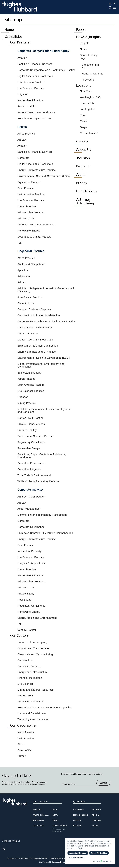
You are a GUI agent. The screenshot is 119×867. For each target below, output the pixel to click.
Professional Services (30, 701)
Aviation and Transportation (33, 648)
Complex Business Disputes (34, 309)
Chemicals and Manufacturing (35, 654)
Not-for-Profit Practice (30, 100)
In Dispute (88, 79)
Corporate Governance (31, 526)
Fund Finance (25, 188)
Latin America (25, 738)
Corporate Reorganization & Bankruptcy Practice (46, 70)
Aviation (22, 57)
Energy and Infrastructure (32, 672)
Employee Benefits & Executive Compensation (45, 533)
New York (37, 809)
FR (114, 3)
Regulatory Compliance (31, 442)
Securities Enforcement (31, 463)
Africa (20, 744)
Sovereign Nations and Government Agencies (44, 707)
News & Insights (80, 815)
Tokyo (55, 820)
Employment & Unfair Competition (37, 345)
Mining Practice (26, 206)
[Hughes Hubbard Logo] (19, 7)
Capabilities (78, 809)
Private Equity (25, 593)
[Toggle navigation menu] (114, 7)
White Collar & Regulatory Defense (38, 481)
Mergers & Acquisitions (31, 563)
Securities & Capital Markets (34, 118)
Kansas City (38, 820)
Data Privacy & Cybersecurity (35, 327)
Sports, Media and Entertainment (37, 617)
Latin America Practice (30, 82)
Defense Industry (27, 333)
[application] (90, 851)
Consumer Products (29, 666)
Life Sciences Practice (30, 88)
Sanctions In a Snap (90, 66)
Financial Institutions (29, 677)
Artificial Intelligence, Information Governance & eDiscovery (45, 290)
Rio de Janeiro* (60, 825)
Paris (55, 809)
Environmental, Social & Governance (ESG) (43, 176)
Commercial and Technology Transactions (42, 514)
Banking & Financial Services (35, 63)
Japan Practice (26, 378)
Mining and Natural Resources (35, 689)
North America (26, 732)
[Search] (110, 7)
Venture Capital (26, 630)
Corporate (23, 157)
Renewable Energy (28, 230)
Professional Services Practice (35, 436)
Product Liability (27, 106)
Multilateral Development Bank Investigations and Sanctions (44, 410)
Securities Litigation (29, 469)
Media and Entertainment (32, 713)
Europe (21, 756)
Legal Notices (55, 858)
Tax (19, 242)
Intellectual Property (29, 372)
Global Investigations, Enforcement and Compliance (40, 365)
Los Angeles (38, 825)
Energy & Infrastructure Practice (36, 170)
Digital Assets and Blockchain (35, 76)
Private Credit (25, 218)
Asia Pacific (24, 750)
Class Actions (25, 303)
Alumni (95, 825)
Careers (77, 820)
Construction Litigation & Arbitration (38, 315)
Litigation (22, 94)
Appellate (23, 270)
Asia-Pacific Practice (29, 297)
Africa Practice (26, 133)
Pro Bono (96, 809)
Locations (96, 820)
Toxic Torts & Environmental (34, 475)
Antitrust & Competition (31, 264)
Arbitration (23, 276)
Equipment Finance (28, 182)
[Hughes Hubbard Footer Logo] (14, 804)
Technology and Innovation (33, 719)
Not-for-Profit (25, 695)
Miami (55, 815)
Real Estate (24, 599)
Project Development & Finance (36, 112)
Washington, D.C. (41, 815)
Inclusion (77, 825)
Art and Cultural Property (32, 642)
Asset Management (28, 508)
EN (110, 3)
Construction (25, 660)
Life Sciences (25, 683)
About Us (96, 815)
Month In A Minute (92, 73)
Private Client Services (31, 212)
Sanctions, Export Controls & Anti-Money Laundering (41, 456)
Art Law (22, 139)
